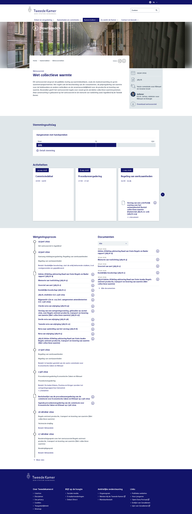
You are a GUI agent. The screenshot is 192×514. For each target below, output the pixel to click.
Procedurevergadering (90, 176)
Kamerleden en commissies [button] (68, 20)
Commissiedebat (44, 176)
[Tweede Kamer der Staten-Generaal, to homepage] (42, 10)
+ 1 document (132, 217)
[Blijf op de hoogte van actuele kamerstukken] (124, 61)
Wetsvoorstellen (58, 61)
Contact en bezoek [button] (129, 20)
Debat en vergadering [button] (43, 20)
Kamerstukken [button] (90, 20)
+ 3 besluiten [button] (43, 390)
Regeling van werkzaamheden (136, 176)
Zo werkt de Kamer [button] (109, 20)
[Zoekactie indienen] (156, 10)
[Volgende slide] (163, 194)
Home (35, 61)
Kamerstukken (45, 61)
